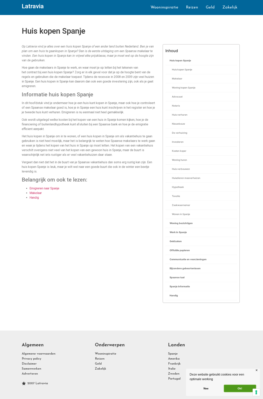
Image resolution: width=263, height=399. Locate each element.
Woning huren (179, 159)
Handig (174, 295)
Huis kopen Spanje (180, 60)
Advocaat (177, 96)
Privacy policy (31, 358)
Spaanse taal (177, 277)
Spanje (173, 353)
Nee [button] (206, 388)
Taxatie (176, 196)
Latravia (33, 6)
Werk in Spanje (178, 232)
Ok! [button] (240, 388)
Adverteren (30, 373)
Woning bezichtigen (181, 223)
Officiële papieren (180, 250)
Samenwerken (31, 368)
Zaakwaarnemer (181, 205)
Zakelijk (229, 7)
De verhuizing (179, 132)
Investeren (177, 141)
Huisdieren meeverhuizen (186, 178)
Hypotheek (178, 187)
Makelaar (177, 78)
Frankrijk (174, 363)
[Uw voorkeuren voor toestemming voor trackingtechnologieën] (256, 392)
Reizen (192, 7)
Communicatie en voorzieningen (188, 259)
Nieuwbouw (178, 123)
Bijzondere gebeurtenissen (185, 268)
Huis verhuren (179, 114)
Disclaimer (29, 363)
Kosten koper (179, 150)
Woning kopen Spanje (183, 87)
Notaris (176, 105)
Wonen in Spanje (181, 214)
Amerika (174, 358)
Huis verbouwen (181, 168)
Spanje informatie (180, 286)
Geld (210, 7)
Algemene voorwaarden (38, 353)
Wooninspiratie (164, 7)
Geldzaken (176, 241)
